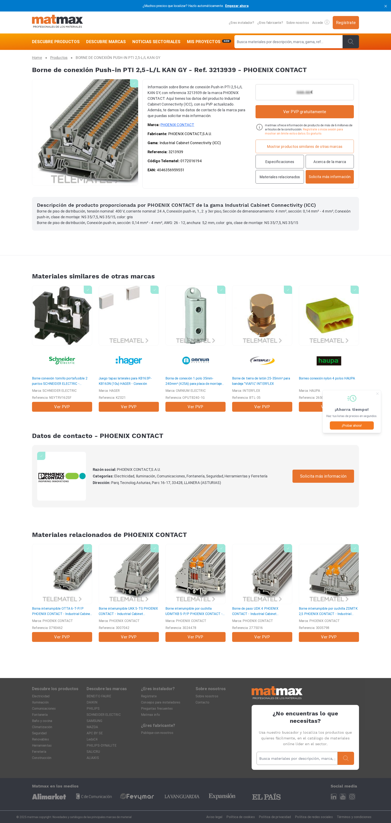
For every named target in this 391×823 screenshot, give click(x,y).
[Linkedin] (334, 797)
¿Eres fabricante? (270, 23)
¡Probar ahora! (352, 425)
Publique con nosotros (157, 733)
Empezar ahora (237, 6)
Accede (317, 23)
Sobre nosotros (297, 23)
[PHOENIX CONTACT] (61, 476)
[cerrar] (386, 5)
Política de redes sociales (314, 817)
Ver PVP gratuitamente (304, 111)
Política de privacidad (275, 817)
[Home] (57, 22)
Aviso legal (214, 817)
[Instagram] (352, 797)
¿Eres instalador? (241, 23)
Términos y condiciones (354, 817)
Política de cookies (240, 817)
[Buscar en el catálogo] (351, 41)
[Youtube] (343, 797)
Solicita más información (323, 476)
